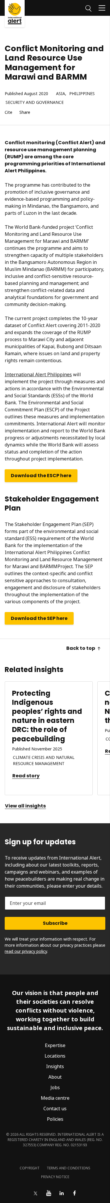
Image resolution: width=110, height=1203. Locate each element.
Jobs (55, 1087)
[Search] (88, 7)
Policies (55, 1119)
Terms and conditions (68, 1168)
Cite (8, 112)
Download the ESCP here (41, 475)
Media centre (55, 1098)
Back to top (80, 648)
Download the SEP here (39, 618)
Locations (55, 1056)
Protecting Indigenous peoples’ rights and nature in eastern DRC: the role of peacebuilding (47, 716)
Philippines (82, 93)
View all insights (25, 806)
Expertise (55, 1045)
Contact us (55, 1108)
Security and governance (35, 102)
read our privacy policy (26, 951)
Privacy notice (55, 1176)
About (55, 1077)
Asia (60, 93)
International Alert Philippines (38, 374)
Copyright (30, 1168)
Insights (55, 1066)
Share (24, 112)
